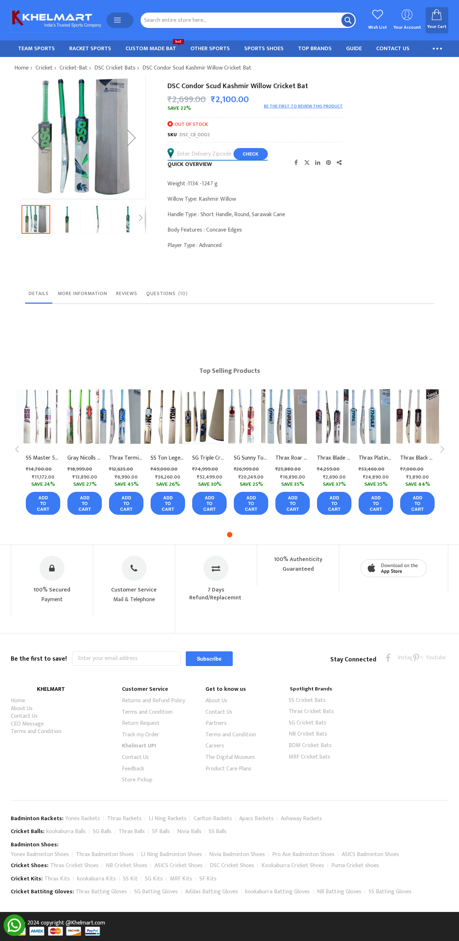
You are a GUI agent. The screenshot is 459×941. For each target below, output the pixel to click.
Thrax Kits (57, 879)
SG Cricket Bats (307, 723)
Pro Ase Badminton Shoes (303, 854)
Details (39, 293)
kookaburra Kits (96, 879)
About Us (22, 708)
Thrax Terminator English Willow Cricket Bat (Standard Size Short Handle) (126, 458)
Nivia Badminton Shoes (237, 854)
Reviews (126, 293)
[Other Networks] (339, 162)
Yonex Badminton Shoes (40, 854)
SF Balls (161, 831)
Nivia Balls (189, 831)
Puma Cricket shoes (355, 865)
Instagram (402, 657)
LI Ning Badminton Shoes (171, 854)
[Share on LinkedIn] (317, 162)
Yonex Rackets (82, 818)
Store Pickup (137, 780)
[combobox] (248, 20)
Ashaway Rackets (301, 818)
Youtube (430, 657)
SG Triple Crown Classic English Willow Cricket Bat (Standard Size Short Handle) (209, 458)
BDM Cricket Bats (310, 745)
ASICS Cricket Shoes (179, 865)
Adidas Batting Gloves (211, 892)
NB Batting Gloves (339, 892)
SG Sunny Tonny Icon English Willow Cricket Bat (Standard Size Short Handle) (251, 458)
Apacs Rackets (256, 818)
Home (21, 68)
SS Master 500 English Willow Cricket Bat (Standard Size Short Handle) (43, 458)
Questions (166, 293)
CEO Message (27, 724)
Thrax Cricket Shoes (74, 865)
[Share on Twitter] (307, 162)
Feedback (133, 769)
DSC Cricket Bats (115, 68)
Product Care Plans (228, 769)
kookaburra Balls (66, 831)
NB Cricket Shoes (126, 865)
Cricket (44, 68)
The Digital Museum (230, 757)
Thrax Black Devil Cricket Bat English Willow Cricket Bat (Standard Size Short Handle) (417, 458)
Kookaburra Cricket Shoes (292, 865)
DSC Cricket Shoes (232, 865)
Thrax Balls (132, 831)
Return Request (141, 723)
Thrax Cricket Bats (311, 711)
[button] (36, 137)
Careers (214, 746)
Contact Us (24, 716)
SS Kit (130, 879)
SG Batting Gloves (156, 892)
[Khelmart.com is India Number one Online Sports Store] (57, 20)
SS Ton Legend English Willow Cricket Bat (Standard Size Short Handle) (168, 458)
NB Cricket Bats (308, 734)
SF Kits (208, 879)
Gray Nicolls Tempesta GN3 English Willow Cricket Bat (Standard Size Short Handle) (84, 458)
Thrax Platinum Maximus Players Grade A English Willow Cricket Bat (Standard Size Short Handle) (376, 458)
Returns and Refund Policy (153, 700)
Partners (216, 723)
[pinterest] (416, 657)
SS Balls (218, 831)
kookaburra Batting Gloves (277, 892)
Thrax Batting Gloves (101, 892)
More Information (82, 293)
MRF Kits (181, 879)
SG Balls (102, 831)
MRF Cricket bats (309, 757)
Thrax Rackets (124, 818)
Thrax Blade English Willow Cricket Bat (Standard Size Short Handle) (334, 458)
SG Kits (154, 879)
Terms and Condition (36, 731)
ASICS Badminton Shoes (370, 854)
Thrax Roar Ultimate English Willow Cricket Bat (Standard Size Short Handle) (292, 458)
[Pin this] (328, 162)
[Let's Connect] (14, 934)
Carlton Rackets (213, 818)
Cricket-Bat (73, 68)
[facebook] (388, 657)
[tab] (38, 295)
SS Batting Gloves (390, 892)
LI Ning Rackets (167, 818)
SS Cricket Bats (307, 700)
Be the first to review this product (303, 106)
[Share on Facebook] (296, 162)
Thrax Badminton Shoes (105, 854)
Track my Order (140, 735)
